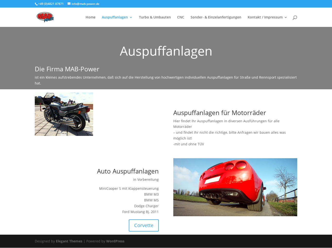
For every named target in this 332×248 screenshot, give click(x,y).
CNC (180, 17)
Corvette (143, 225)
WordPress (115, 241)
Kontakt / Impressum (265, 17)
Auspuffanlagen (115, 17)
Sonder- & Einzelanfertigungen (216, 17)
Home (91, 17)
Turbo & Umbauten (155, 17)
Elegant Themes (69, 241)
